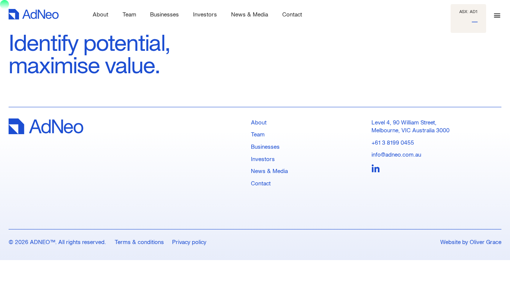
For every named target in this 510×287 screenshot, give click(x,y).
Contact (261, 183)
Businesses (265, 146)
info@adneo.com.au (396, 154)
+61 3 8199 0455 (392, 142)
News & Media (269, 170)
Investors (263, 158)
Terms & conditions (139, 241)
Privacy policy (189, 241)
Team (258, 134)
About (259, 122)
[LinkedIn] (375, 169)
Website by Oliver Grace (470, 241)
